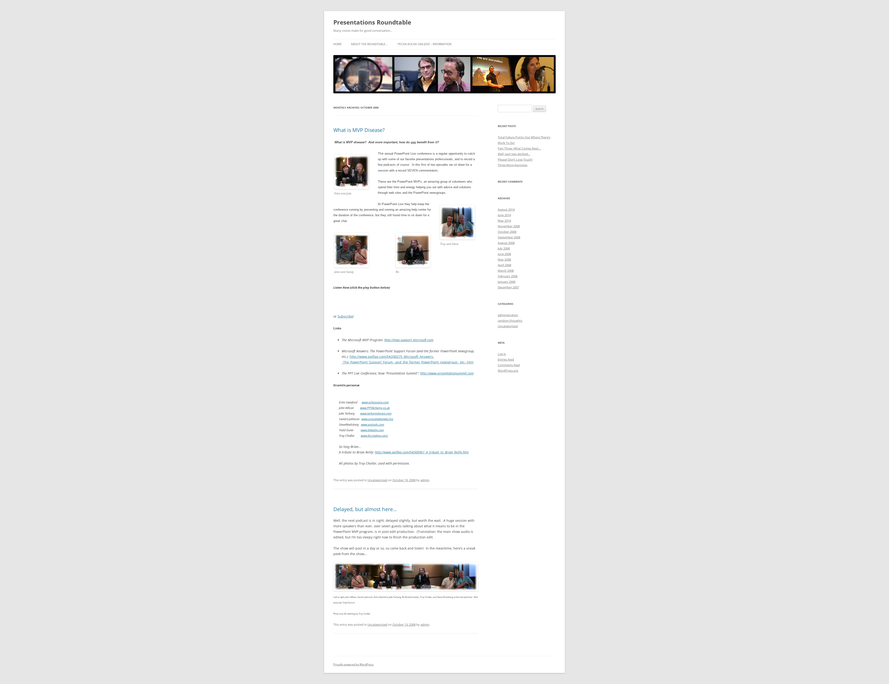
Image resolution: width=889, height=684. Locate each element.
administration (508, 315)
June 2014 (504, 215)
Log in (502, 354)
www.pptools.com (372, 424)
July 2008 (504, 248)
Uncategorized (377, 480)
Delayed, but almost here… (365, 509)
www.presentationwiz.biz (377, 419)
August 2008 (506, 243)
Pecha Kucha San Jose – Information (424, 44)
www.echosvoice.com (375, 402)
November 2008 (509, 226)
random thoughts (510, 321)
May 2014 (504, 221)
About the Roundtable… (369, 44)
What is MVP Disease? (359, 129)
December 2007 (508, 287)
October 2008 (507, 232)
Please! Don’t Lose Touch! (515, 159)
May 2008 (504, 259)
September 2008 (509, 237)
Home (337, 44)
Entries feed (506, 359)
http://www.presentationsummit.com (447, 373)
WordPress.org (508, 371)
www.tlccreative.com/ (374, 436)
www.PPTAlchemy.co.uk (375, 408)
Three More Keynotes (512, 165)
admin (424, 480)
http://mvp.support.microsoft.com (408, 340)
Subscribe (345, 316)
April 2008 (504, 265)
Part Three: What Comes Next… (519, 148)
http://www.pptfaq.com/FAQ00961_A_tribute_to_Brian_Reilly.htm (422, 452)
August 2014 (506, 209)
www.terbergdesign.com (375, 413)
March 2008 (506, 271)
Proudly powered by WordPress (353, 664)
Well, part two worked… (514, 154)
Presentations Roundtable (372, 22)
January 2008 (506, 282)
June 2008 (504, 254)
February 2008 (507, 276)
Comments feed (509, 365)
